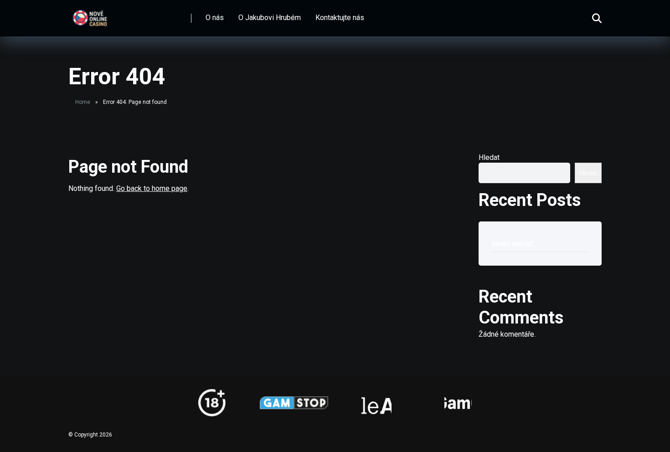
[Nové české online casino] (89, 14)
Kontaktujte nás (339, 17)
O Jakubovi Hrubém (269, 17)
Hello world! (512, 244)
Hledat (489, 157)
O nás (215, 17)
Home (82, 102)
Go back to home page (151, 188)
